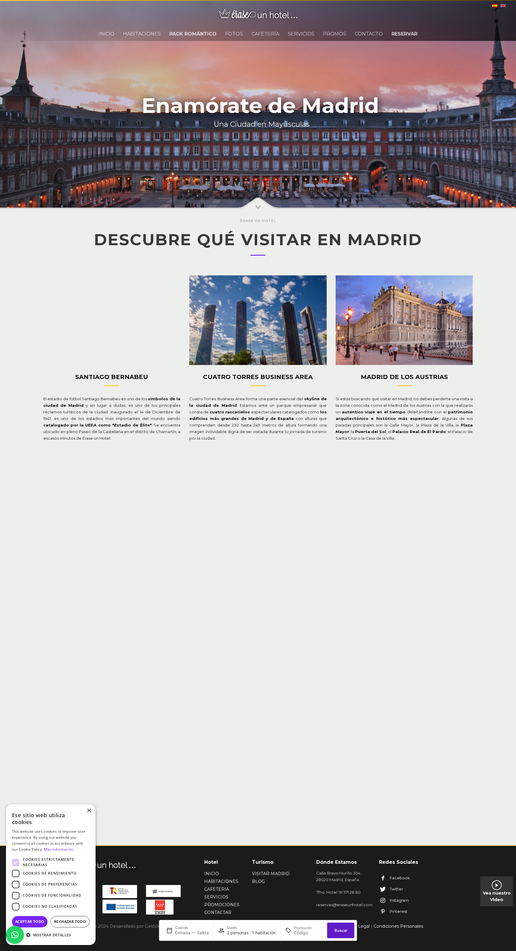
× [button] (89, 811)
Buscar (340, 930)
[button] (15, 935)
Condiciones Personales (398, 926)
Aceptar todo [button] (29, 921)
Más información (58, 849)
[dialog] (51, 874)
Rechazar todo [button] (70, 921)
